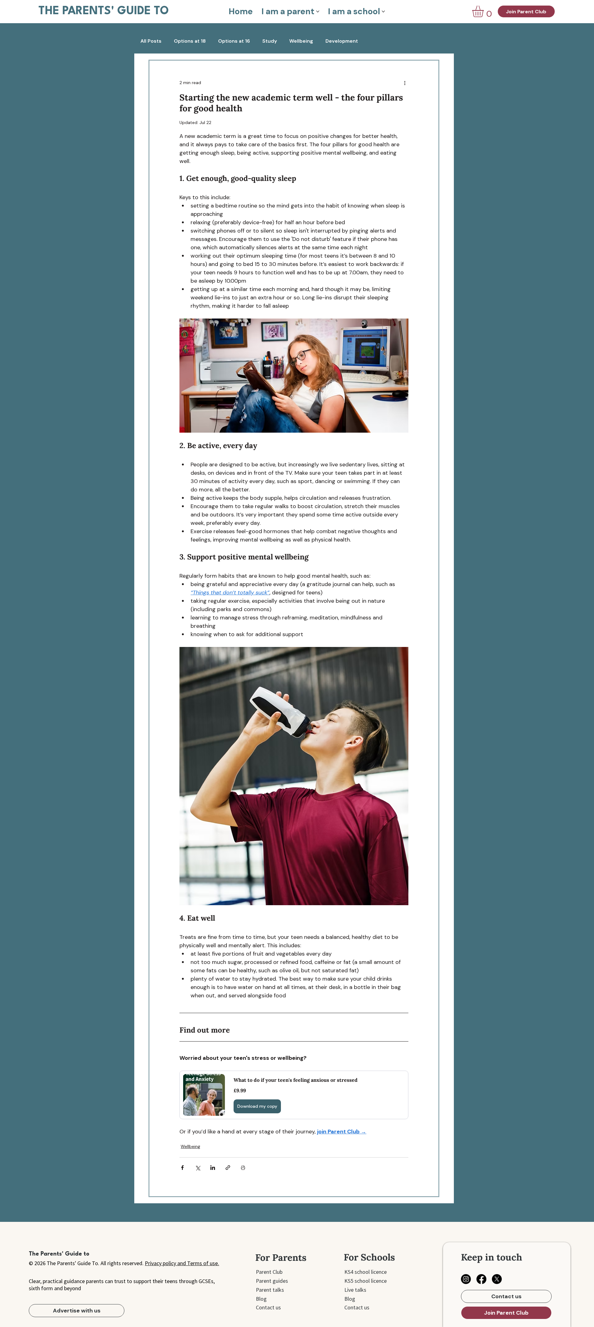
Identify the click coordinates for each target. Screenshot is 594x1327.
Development (341, 41)
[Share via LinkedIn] (213, 1168)
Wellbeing (301, 41)
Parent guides (272, 1280)
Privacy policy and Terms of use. (182, 1263)
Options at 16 (234, 41)
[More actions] (404, 83)
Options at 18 (190, 41)
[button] (484, 11)
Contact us (268, 1307)
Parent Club (269, 1271)
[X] (497, 1279)
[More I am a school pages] (383, 11)
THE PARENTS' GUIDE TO (103, 11)
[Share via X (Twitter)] (197, 1168)
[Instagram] (466, 1279)
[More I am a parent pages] (317, 11)
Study (269, 41)
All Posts (150, 41)
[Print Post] (243, 1168)
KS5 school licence (365, 1280)
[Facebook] (481, 1279)
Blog (261, 1298)
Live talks (355, 1289)
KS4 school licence (365, 1271)
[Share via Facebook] (182, 1168)
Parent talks (270, 1289)
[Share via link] (228, 1168)
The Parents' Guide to (59, 1254)
